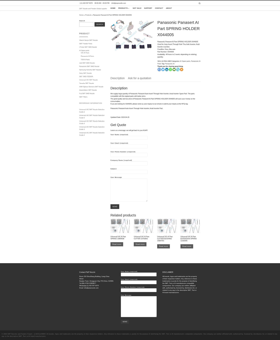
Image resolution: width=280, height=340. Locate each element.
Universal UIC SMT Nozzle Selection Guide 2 (91, 134)
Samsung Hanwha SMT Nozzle (90, 70)
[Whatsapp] (170, 69)
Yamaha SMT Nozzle (86, 83)
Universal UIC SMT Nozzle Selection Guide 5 (91, 116)
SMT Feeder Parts (85, 43)
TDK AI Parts (85, 59)
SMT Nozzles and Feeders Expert (19, 334)
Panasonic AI (169, 64)
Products (88, 15)
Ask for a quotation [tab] (139, 78)
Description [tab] (117, 78)
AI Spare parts (185, 61)
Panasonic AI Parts (87, 56)
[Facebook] (159, 69)
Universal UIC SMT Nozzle (88, 80)
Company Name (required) (121, 160)
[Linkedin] (166, 69)
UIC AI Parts (85, 53)
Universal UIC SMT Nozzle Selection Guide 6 (91, 111)
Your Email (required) (119, 143)
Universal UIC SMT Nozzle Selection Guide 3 (91, 128)
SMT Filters (83, 97)
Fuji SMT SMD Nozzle (86, 93)
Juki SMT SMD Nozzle (87, 63)
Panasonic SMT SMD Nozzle (89, 66)
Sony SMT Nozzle (85, 73)
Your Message (116, 177)
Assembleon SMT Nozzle (88, 90)
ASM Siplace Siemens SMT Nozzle (91, 87)
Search (82, 21)
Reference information (90, 103)
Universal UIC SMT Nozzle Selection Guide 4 (91, 122)
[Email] (174, 69)
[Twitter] (163, 69)
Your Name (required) (119, 134)
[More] (181, 69)
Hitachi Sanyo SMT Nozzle (88, 40)
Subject (113, 169)
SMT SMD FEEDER (86, 76)
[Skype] (177, 69)
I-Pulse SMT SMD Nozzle (88, 47)
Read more (116, 244)
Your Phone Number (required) (123, 152)
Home (81, 15)
